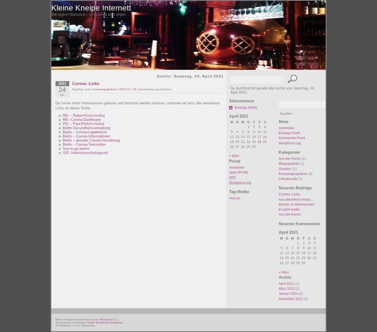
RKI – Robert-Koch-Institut (84, 115)
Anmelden (286, 128)
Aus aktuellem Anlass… (296, 199)
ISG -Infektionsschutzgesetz (85, 153)
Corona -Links (289, 194)
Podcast (234, 198)
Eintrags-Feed (289, 133)
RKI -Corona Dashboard (81, 120)
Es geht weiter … (291, 209)
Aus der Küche (290, 159)
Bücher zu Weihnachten (297, 204)
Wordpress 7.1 (109, 319)
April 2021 (286, 284)
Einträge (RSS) (246, 108)
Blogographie (289, 164)
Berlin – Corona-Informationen (86, 136)
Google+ (285, 169)
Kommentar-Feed (292, 138)
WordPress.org (290, 143)
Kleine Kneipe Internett (91, 8)
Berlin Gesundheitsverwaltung (86, 128)
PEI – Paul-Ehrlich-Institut (83, 124)
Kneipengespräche (293, 174)
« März (284, 272)
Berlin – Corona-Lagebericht (85, 132)
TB (134, 89)
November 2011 (291, 299)
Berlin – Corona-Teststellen (84, 144)
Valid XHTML (239, 172)
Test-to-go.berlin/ (76, 149)
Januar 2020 (288, 294)
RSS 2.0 (125, 89)
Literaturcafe (288, 179)
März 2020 (287, 289)
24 (309, 258)
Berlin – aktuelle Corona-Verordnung (91, 140)
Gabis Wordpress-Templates (105, 322)
